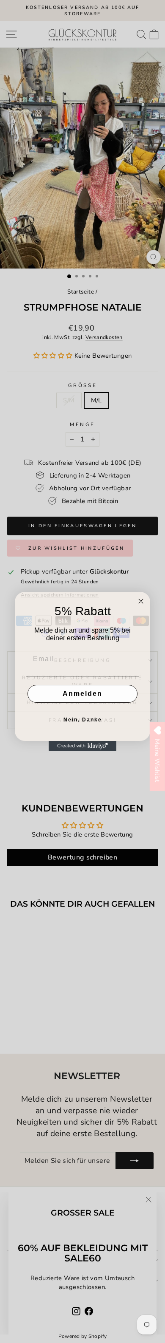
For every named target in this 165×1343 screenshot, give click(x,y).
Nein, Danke (82, 720)
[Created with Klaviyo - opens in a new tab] (82, 746)
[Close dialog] (141, 601)
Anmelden (82, 693)
